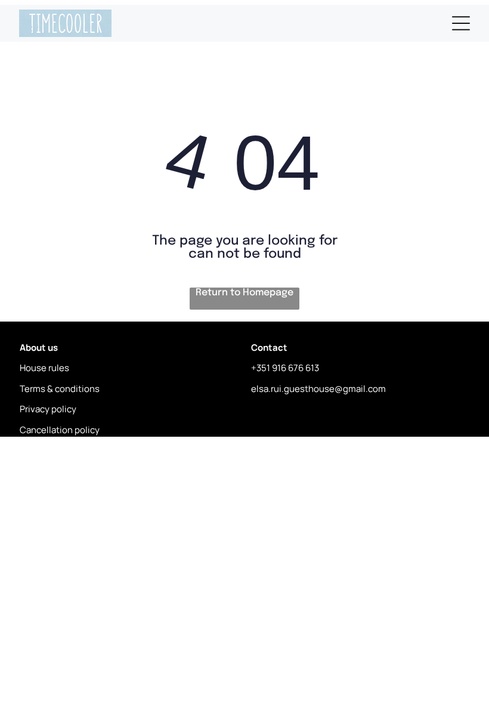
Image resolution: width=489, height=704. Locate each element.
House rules (44, 368)
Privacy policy (48, 409)
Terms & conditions (60, 388)
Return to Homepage (244, 293)
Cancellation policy (60, 430)
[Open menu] (461, 23)
